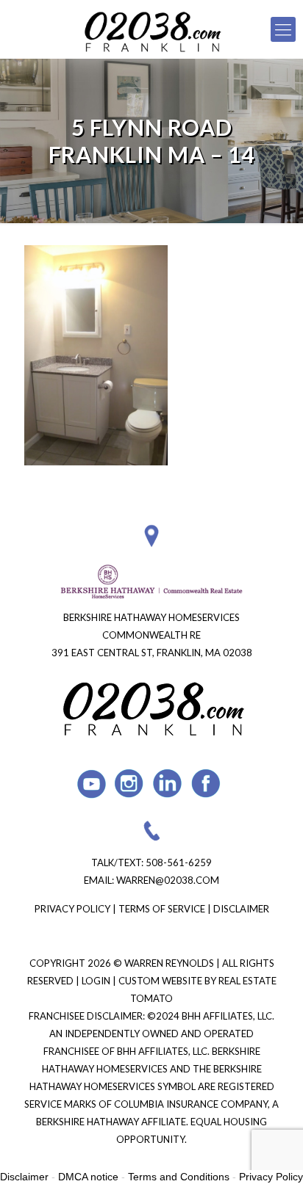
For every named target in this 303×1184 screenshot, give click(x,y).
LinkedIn (168, 784)
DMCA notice (88, 1177)
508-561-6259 (179, 862)
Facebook (206, 784)
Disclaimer (241, 909)
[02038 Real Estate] (151, 29)
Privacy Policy (72, 909)
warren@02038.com (167, 880)
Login (97, 981)
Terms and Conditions (178, 1177)
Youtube (91, 784)
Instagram (130, 784)
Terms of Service (161, 909)
